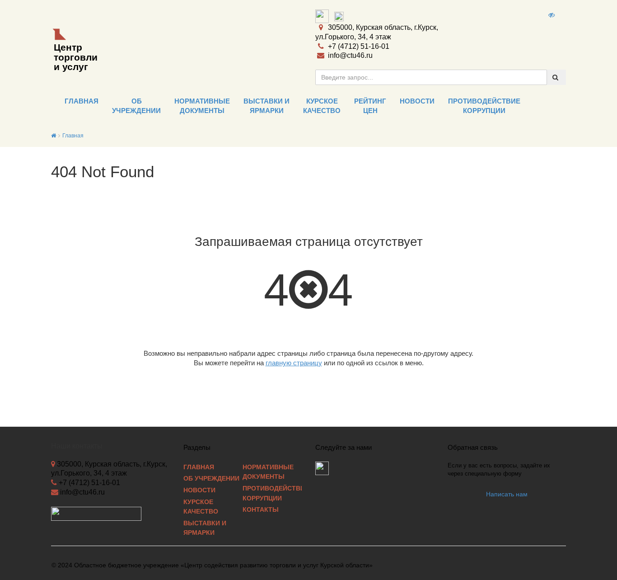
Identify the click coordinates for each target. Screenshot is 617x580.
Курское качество (200, 507)
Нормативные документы (268, 472)
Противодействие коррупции (272, 493)
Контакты (261, 509)
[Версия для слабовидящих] (552, 14)
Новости (199, 490)
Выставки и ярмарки (204, 528)
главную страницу (294, 363)
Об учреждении (211, 478)
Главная (73, 135)
